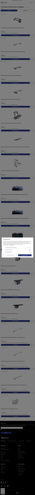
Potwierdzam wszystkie (25, 255)
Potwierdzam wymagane (10, 255)
